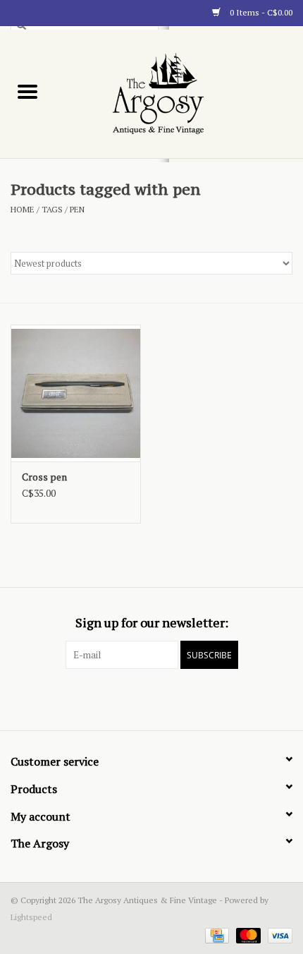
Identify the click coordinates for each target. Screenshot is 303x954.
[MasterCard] (247, 934)
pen (77, 209)
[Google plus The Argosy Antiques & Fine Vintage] (151, 698)
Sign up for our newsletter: (151, 622)
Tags (52, 209)
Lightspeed (31, 917)
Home (23, 209)
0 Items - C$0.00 (260, 12)
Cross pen (44, 476)
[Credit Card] (215, 934)
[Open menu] (27, 91)
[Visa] (277, 934)
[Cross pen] (76, 393)
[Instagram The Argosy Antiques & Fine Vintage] (176, 698)
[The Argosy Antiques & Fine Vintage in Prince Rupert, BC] (179, 92)
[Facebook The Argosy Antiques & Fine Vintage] (127, 698)
